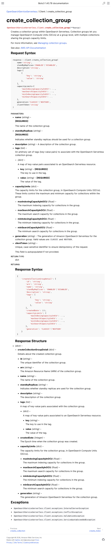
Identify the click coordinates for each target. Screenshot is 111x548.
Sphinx (17, 540)
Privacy (9, 543)
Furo (37, 540)
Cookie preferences (31, 543)
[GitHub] (103, 540)
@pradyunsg (29, 540)
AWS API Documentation (33, 47)
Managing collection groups (52, 43)
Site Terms (18, 543)
